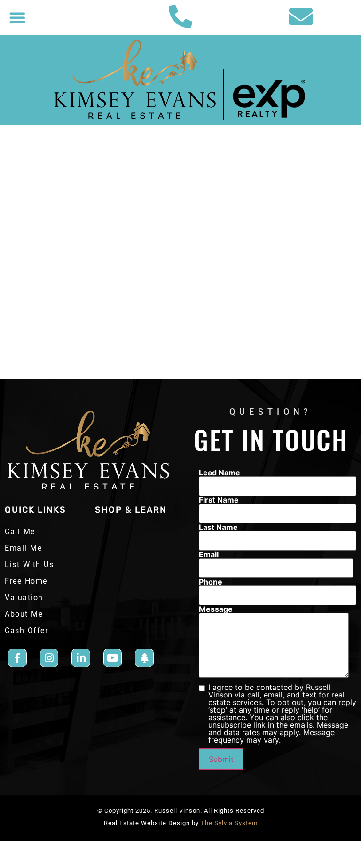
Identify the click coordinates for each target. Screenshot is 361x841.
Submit (221, 759)
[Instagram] (49, 658)
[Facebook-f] (17, 658)
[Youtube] (112, 658)
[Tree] (144, 658)
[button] (17, 17)
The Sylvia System (229, 822)
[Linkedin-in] (80, 658)
